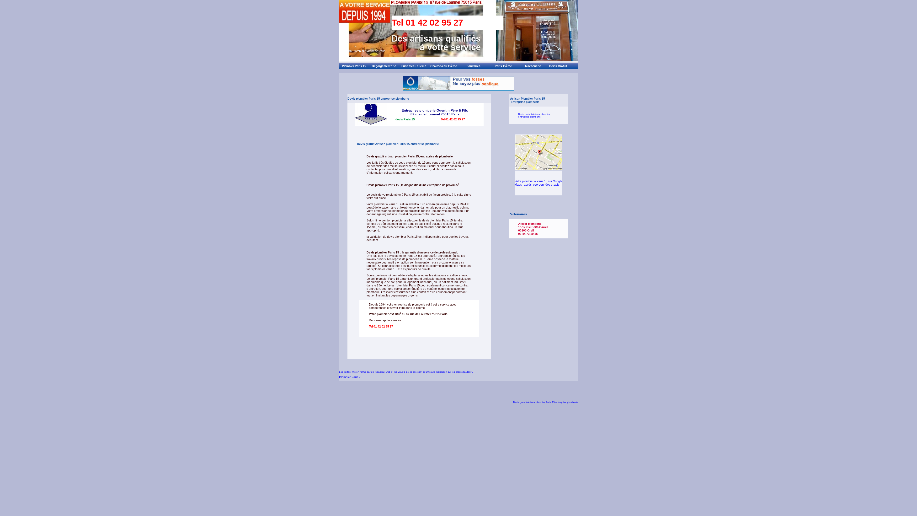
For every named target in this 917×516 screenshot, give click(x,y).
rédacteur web (383, 372)
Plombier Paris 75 (350, 377)
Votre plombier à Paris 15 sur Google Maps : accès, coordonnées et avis (538, 183)
